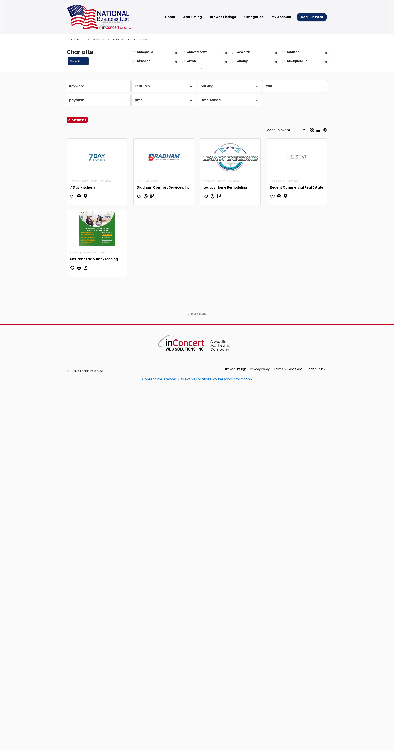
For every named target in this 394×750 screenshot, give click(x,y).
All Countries (95, 39)
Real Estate (277, 181)
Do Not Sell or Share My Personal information (216, 379)
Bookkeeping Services (83, 252)
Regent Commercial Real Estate (296, 187)
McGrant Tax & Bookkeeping (94, 259)
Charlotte (144, 39)
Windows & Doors (214, 181)
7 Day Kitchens (82, 187)
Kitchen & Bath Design (83, 181)
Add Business (312, 17)
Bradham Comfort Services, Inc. (163, 187)
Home (75, 39)
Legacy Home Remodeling (225, 187)
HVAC (140, 181)
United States (121, 39)
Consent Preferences (159, 379)
